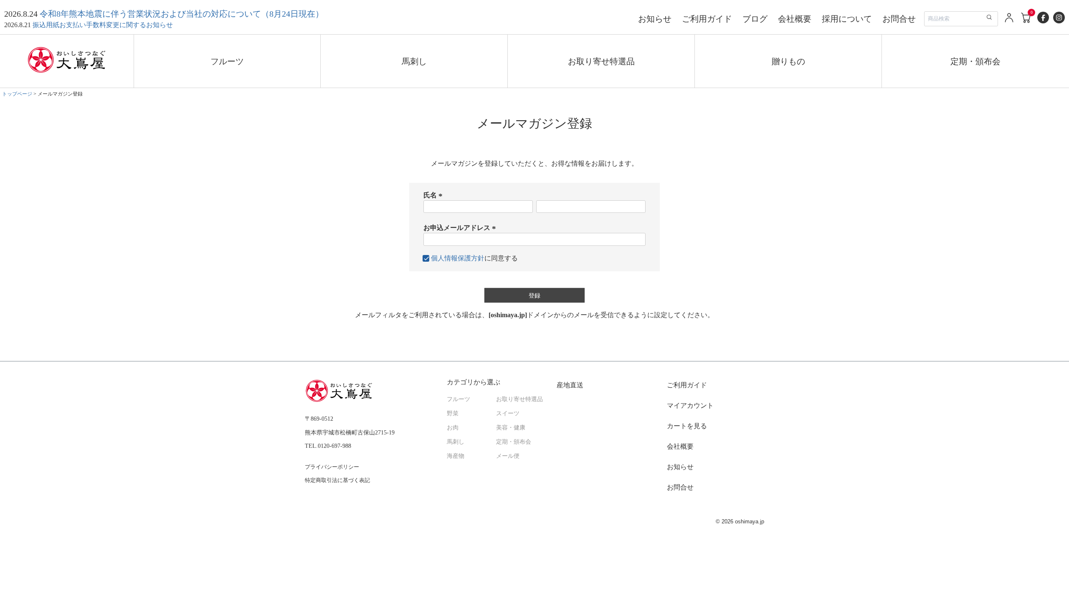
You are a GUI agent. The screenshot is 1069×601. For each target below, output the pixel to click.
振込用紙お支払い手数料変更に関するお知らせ (103, 24)
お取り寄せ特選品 (601, 61)
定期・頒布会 (975, 61)
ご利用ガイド (707, 18)
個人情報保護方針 (457, 258)
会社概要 (794, 18)
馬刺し (414, 61)
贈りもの (788, 61)
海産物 (455, 456)
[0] (1026, 21)
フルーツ (227, 61)
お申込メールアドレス (461, 227)
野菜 (453, 413)
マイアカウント (690, 405)
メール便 (507, 456)
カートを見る (687, 425)
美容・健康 (510, 427)
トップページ (17, 94)
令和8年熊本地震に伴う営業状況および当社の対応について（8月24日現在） (182, 13)
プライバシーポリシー (332, 467)
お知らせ (654, 18)
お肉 (453, 427)
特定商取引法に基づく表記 (337, 480)
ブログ (755, 18)
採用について (847, 18)
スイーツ (507, 413)
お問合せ (899, 18)
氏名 (434, 195)
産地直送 (570, 385)
